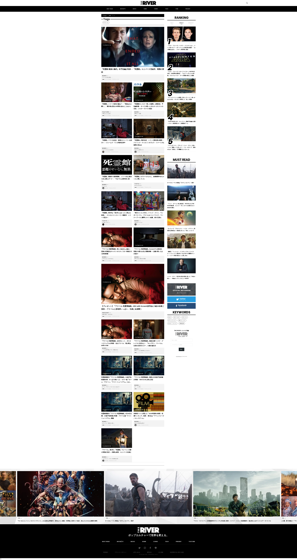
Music (134, 8)
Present (187, 8)
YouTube (192, 541)
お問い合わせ (136, 552)
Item (176, 8)
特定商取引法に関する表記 (177, 552)
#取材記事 (182, 323)
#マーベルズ (176, 317)
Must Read (110, 8)
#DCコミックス (182, 320)
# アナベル (105, 22)
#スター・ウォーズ (172, 323)
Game (145, 8)
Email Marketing (179, 356)
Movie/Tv (123, 8)
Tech (166, 8)
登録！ (181, 349)
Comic (156, 8)
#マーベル (184, 317)
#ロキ (169, 317)
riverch (156, 554)
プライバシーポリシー (120, 552)
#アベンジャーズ (171, 320)
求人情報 (160, 552)
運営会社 (149, 552)
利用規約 (105, 552)
